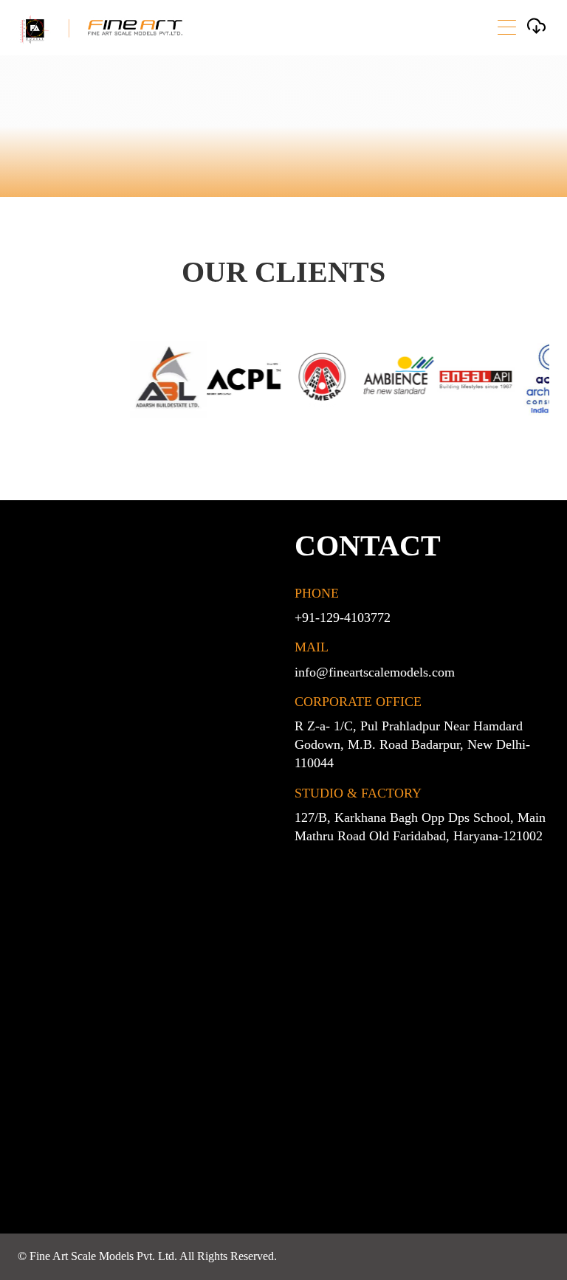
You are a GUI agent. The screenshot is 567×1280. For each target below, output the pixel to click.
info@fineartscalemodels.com (375, 672)
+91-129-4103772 (343, 617)
